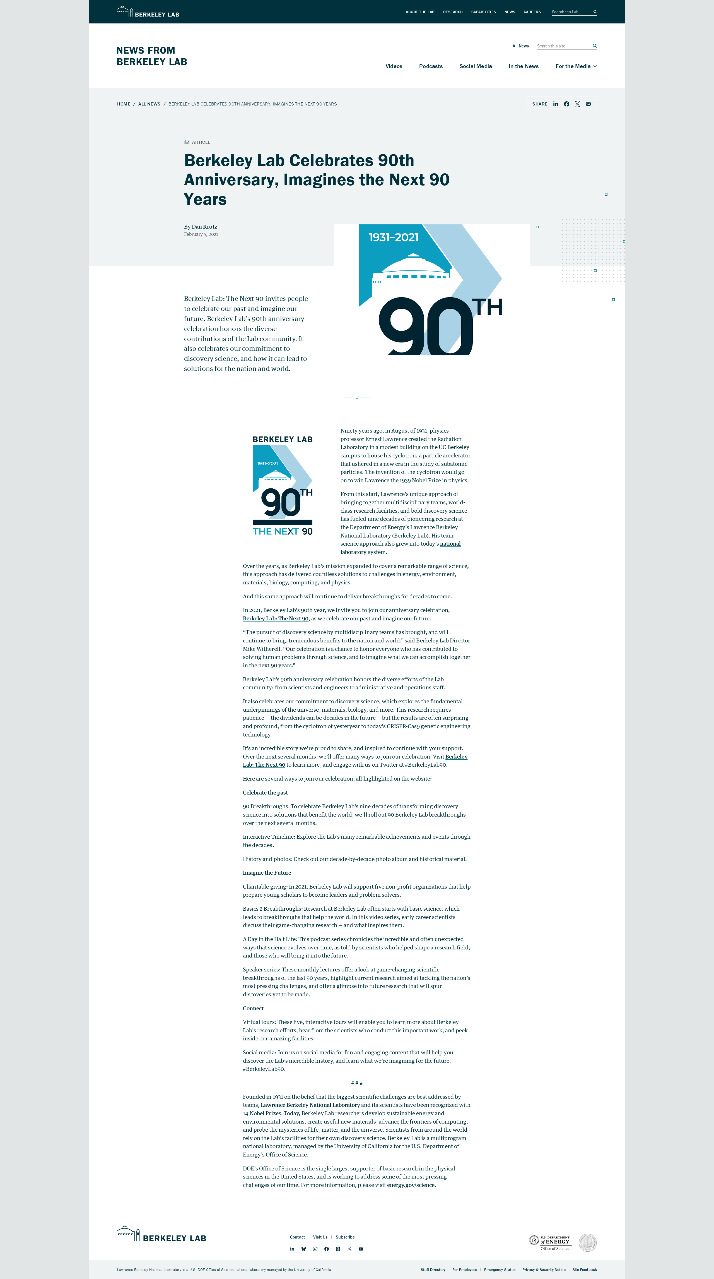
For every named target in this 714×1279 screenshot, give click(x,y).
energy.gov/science (411, 1185)
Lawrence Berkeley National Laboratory (310, 1105)
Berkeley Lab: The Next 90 (275, 618)
